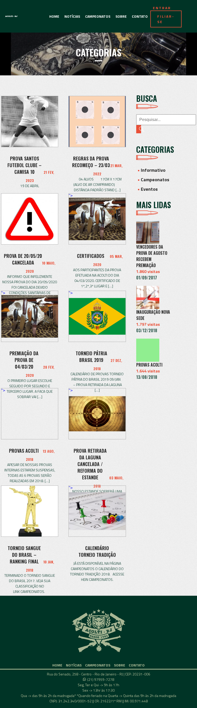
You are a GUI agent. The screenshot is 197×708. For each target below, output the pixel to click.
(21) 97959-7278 (100, 679)
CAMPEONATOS (97, 16)
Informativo (153, 170)
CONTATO (140, 16)
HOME (54, 16)
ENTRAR (162, 8)
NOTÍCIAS (72, 16)
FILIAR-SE (165, 19)
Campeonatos (155, 179)
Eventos (149, 189)
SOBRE (121, 16)
